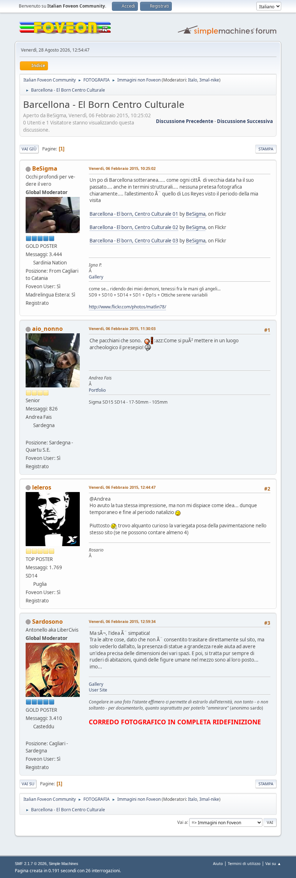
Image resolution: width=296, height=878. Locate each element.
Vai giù (29, 149)
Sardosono (47, 621)
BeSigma (44, 168)
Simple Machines (63, 863)
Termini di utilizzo (244, 863)
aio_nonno (47, 329)
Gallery (96, 277)
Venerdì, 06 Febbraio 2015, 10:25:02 (122, 168)
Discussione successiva (245, 121)
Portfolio (97, 390)
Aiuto (218, 863)
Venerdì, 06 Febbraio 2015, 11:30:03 (122, 328)
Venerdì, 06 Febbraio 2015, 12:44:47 (122, 487)
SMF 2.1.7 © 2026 (31, 863)
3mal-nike (209, 80)
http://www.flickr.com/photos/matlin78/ (127, 307)
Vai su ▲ (273, 863)
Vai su (28, 783)
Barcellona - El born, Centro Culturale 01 (134, 214)
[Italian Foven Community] (28, 735)
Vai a (182, 822)
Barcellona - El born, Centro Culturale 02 (134, 227)
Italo (192, 80)
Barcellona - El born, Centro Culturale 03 (134, 240)
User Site (98, 690)
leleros (41, 487)
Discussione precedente (184, 121)
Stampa (265, 149)
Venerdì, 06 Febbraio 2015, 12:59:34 (122, 621)
